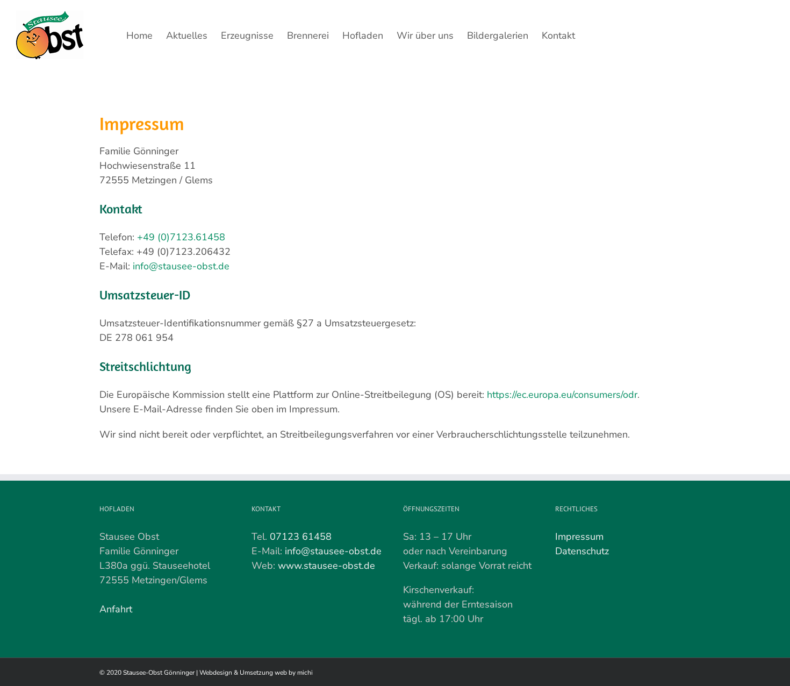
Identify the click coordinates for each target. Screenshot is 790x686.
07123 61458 (301, 536)
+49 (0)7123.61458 (181, 237)
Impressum (579, 536)
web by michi (294, 672)
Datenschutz (582, 551)
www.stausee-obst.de (326, 565)
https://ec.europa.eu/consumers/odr (562, 394)
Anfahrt (115, 609)
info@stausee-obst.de (181, 266)
